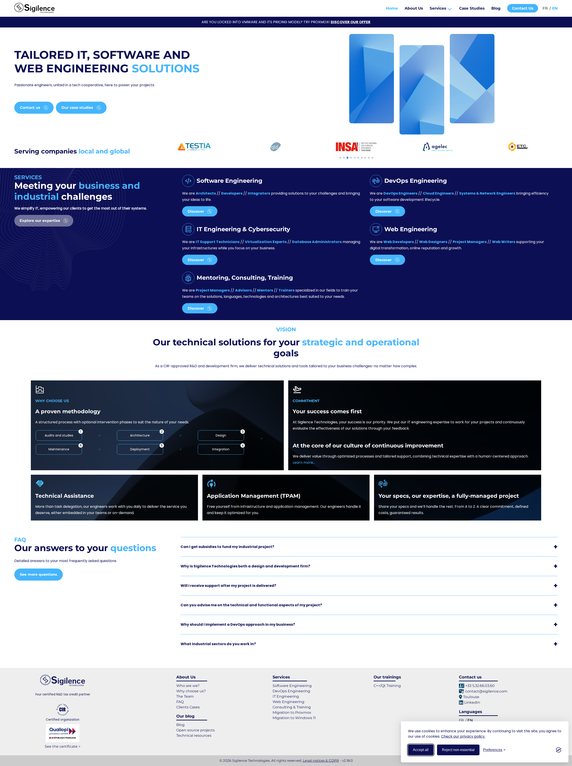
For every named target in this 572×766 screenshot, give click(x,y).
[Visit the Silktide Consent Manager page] (558, 750)
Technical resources (193, 735)
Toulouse (471, 697)
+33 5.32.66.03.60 (480, 686)
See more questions (38, 574)
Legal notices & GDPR (321, 760)
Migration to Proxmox (292, 712)
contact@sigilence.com (486, 691)
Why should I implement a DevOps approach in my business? (238, 624)
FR (546, 8)
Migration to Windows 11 (294, 718)
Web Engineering (288, 702)
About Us (414, 8)
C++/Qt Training (387, 686)
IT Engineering (286, 696)
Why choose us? (191, 691)
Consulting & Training (292, 707)
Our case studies (77, 107)
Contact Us (522, 8)
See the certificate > (62, 746)
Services (438, 8)
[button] (340, 158)
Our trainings (387, 677)
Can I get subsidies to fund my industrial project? (227, 546)
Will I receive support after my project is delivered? (228, 585)
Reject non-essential (458, 750)
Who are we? (188, 686)
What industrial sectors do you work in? (218, 643)
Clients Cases (188, 707)
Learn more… (304, 462)
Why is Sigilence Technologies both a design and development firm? (245, 566)
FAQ (180, 702)
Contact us (30, 107)
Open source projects (195, 730)
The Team (185, 696)
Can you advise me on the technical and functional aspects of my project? (251, 605)
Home (392, 8)
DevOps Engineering (291, 691)
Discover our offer (350, 22)
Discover (196, 211)
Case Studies (472, 8)
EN (554, 8)
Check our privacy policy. (463, 736)
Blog (495, 8)
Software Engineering (292, 686)
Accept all (421, 750)
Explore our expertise (40, 220)
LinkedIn (472, 702)
